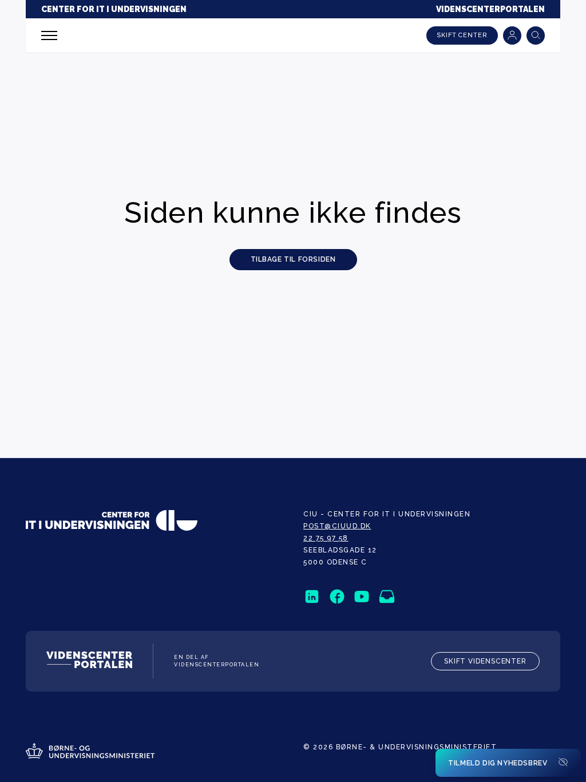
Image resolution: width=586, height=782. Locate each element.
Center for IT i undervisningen (114, 9)
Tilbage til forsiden (293, 259)
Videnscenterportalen (490, 9)
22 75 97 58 (326, 538)
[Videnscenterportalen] (89, 661)
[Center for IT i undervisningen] (111, 522)
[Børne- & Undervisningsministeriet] (90, 752)
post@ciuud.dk (337, 526)
